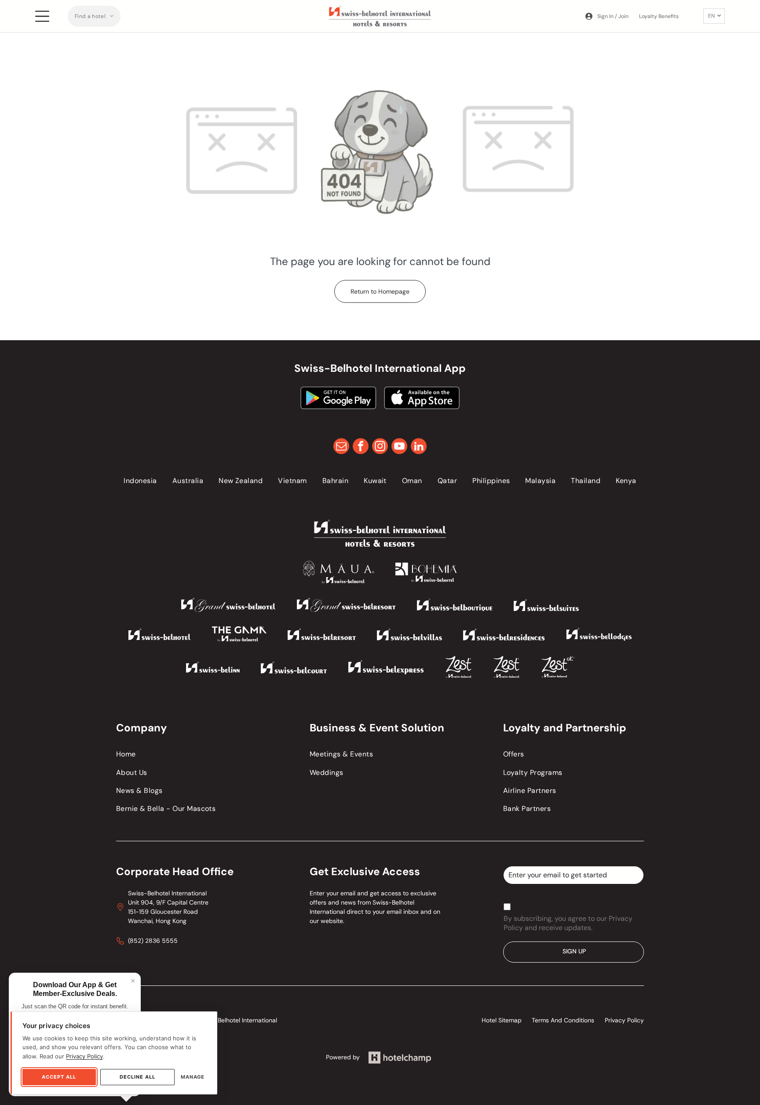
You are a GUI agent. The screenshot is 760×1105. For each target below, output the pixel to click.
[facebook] (361, 447)
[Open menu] (42, 16)
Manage (193, 1077)
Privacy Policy (84, 1056)
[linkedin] (419, 447)
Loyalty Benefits (659, 16)
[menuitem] (94, 16)
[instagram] (380, 447)
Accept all (59, 1077)
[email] (341, 447)
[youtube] (399, 447)
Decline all (137, 1077)
